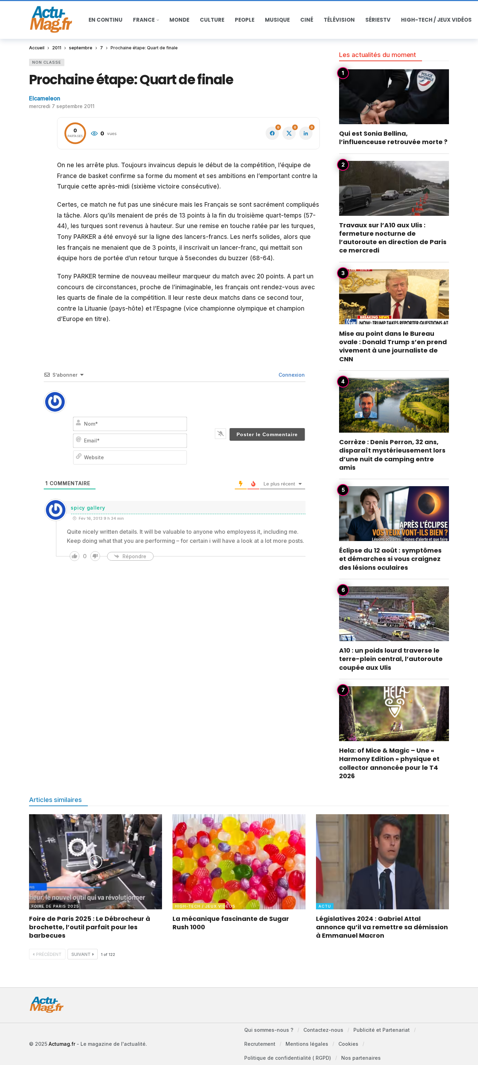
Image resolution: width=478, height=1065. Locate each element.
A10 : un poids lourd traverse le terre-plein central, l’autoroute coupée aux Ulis (391, 659)
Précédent (49, 954)
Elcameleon (44, 98)
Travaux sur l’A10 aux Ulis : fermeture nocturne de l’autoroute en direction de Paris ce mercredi (393, 238)
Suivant (81, 954)
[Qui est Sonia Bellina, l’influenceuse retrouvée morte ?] (394, 96)
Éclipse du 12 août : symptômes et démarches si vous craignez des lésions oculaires (390, 559)
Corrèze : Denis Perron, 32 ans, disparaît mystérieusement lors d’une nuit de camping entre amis (392, 455)
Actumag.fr (62, 1044)
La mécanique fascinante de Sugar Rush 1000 (231, 922)
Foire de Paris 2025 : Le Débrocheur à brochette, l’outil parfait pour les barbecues (89, 927)
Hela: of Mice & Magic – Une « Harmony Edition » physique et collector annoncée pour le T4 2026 (389, 763)
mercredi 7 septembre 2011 (61, 106)
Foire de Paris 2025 (55, 906)
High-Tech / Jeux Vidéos (200, 906)
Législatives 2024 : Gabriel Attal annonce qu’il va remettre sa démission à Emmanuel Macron (382, 927)
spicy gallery (88, 508)
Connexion (291, 375)
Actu (324, 906)
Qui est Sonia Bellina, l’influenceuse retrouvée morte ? (393, 137)
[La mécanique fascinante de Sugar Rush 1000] (239, 861)
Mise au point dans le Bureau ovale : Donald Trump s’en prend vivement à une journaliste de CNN (393, 346)
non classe (46, 62)
